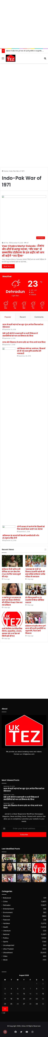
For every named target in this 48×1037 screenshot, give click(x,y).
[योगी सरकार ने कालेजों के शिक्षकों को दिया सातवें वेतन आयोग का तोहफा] (8, 529)
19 (18, 999)
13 (24, 994)
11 (11, 994)
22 (37, 999)
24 (5, 1004)
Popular (8, 317)
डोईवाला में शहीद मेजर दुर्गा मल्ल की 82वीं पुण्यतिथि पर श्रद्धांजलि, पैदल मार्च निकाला (35, 629)
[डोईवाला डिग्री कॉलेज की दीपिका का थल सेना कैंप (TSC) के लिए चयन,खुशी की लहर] (12, 561)
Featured (6, 920)
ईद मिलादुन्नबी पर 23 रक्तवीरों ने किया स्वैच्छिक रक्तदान (34, 600)
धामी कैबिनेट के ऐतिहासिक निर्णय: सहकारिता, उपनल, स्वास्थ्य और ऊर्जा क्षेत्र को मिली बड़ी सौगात (12, 632)
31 (5, 1009)
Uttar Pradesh (8, 949)
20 (24, 999)
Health (5, 927)
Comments (38, 317)
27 (24, 1004)
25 (11, 1004)
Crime (5, 901)
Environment (8, 912)
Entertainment (8, 909)
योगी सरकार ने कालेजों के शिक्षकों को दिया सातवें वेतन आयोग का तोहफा (31, 527)
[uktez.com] (10, 58)
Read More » (8, 266)
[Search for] (45, 59)
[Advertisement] (24, 24)
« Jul (3, 1013)
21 (30, 999)
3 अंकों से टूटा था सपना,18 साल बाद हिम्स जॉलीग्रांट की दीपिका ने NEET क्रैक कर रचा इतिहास (12, 601)
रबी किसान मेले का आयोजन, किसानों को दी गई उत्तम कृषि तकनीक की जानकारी (31, 351)
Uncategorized (8, 945)
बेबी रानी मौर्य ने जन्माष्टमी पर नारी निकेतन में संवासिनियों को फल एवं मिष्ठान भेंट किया (20, 334)
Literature (6, 931)
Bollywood (7, 898)
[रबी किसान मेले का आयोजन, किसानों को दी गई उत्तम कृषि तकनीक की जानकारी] (8, 435)
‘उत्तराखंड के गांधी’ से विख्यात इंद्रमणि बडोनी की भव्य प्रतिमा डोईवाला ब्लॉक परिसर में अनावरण (35, 573)
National (6, 934)
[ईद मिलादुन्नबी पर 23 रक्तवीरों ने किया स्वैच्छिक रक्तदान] (35, 589)
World (5, 960)
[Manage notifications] (5, 1032)
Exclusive (6, 916)
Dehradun (6, 905)
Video (5, 956)
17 (5, 999)
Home (5, 171)
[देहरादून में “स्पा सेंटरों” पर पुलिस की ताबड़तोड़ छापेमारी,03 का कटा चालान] (24, 878)
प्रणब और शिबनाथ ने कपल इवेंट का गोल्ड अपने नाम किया (24, 342)
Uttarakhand (7, 952)
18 (11, 999)
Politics (6, 938)
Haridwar (6, 923)
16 (43, 994)
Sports (5, 942)
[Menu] (3, 59)
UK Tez (6, 243)
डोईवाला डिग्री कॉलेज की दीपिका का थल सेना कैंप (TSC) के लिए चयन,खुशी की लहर (11, 573)
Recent (23, 317)
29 (37, 1004)
